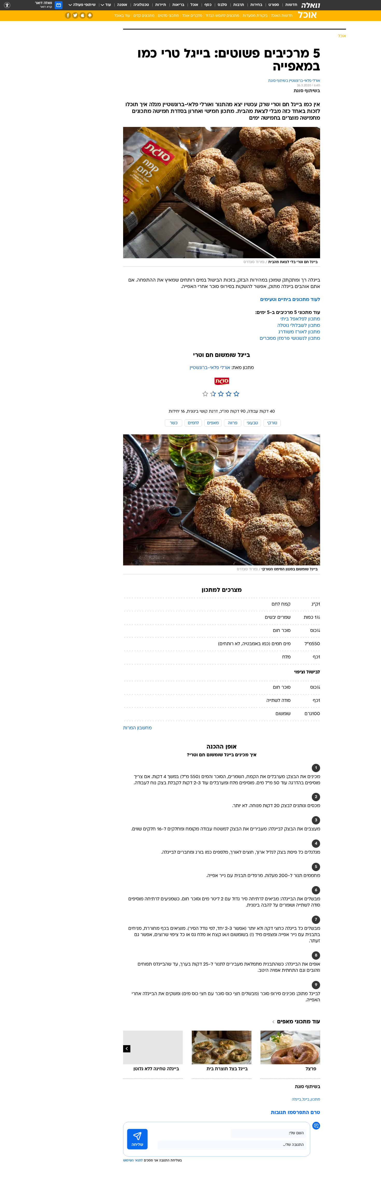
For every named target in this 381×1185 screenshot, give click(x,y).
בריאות (178, 5)
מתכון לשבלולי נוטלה (298, 325)
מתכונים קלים (143, 16)
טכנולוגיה (141, 5)
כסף (207, 5)
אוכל (194, 5)
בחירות (256, 5)
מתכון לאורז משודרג (299, 332)
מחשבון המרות (137, 728)
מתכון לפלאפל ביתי (300, 319)
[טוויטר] (75, 15)
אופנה (122, 5)
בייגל (305, 1099)
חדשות (291, 5)
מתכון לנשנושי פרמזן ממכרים (290, 338)
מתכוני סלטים (168, 16)
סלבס (222, 5)
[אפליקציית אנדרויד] (90, 15)
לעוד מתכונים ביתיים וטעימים (290, 299)
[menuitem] (288, 5)
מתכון (315, 1099)
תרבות (238, 5)
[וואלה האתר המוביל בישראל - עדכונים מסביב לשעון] (310, 5)
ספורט (274, 5)
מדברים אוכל (192, 16)
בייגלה (296, 1099)
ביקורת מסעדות (255, 16)
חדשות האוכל (281, 16)
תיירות (160, 5)
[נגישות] (7, 5)
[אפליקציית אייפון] (82, 15)
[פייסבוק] (68, 15)
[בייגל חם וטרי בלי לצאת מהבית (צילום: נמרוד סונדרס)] (221, 197)
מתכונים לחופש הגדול (222, 16)
